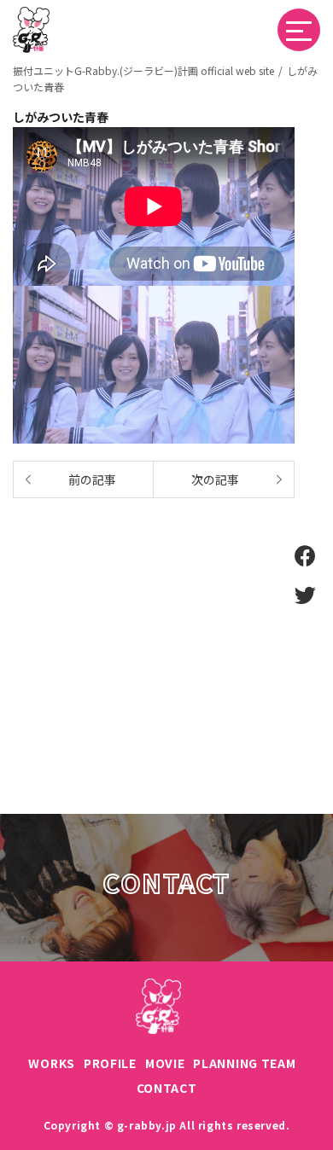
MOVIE (165, 1063)
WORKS (51, 1063)
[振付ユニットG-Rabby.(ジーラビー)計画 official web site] (31, 16)
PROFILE (110, 1063)
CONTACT (167, 1087)
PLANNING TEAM (244, 1063)
